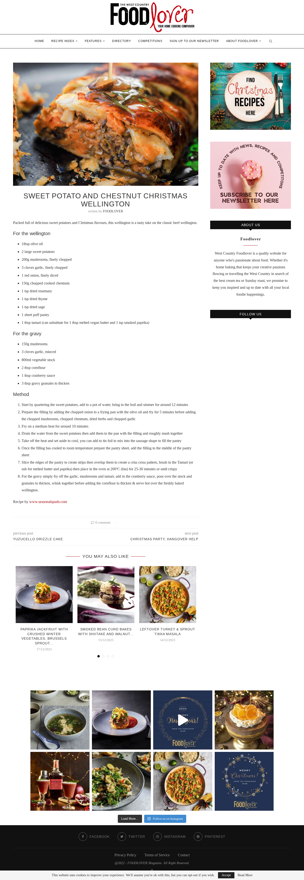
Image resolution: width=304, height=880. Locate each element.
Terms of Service (157, 855)
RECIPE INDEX (62, 41)
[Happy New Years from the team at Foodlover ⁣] (182, 720)
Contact (184, 855)
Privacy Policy (125, 855)
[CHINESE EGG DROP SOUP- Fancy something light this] (60, 720)
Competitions (150, 41)
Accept (226, 875)
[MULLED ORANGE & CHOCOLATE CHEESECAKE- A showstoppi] (244, 720)
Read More (245, 875)
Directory (121, 41)
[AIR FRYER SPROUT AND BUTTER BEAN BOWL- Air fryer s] (121, 781)
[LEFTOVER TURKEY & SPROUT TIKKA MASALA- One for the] (182, 781)
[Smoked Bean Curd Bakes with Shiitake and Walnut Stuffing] (105, 594)
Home (39, 41)
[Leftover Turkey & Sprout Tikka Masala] (167, 594)
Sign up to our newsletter (194, 41)
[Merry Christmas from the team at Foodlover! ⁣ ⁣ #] (244, 781)
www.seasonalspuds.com (48, 502)
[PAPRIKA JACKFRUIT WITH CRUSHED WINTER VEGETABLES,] (121, 720)
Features (93, 41)
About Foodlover (242, 41)
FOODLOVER (113, 211)
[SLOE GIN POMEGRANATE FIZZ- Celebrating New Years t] (60, 781)
